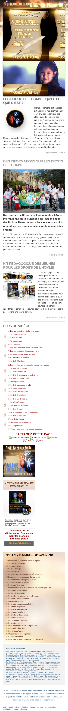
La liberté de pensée (37, 672)
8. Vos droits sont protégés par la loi (21, 580)
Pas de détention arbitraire (34, 665)
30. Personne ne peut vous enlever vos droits (24, 639)
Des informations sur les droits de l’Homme (33, 163)
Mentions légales (20, 709)
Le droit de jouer (37, 676)
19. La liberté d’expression (16, 609)
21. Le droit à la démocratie (17, 615)
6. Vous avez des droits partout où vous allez (24, 574)
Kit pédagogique (29, 265)
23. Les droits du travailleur (17, 620)
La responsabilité (26, 679)
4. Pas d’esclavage (13, 569)
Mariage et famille (30, 671)
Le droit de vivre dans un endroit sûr (42, 669)
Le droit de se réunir (24, 674)
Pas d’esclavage (26, 662)
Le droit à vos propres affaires (17, 672)
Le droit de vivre (12, 662)
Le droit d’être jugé (52, 665)
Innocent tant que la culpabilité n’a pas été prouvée (25, 667)
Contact (49, 657)
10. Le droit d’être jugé (15, 585)
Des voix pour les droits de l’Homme (33, 655)
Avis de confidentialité (11, 707)
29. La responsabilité (14, 637)
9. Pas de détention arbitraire (17, 582)
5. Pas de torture (12, 571)
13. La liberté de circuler (15, 593)
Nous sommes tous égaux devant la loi (37, 664)
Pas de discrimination (33, 660)
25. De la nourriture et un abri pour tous (22, 626)
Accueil (9, 651)
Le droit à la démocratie (42, 674)
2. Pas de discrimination (15, 563)
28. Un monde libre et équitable (18, 634)
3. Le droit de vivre (13, 566)
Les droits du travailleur (21, 676)
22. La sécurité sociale (15, 618)
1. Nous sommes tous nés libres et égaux (23, 561)
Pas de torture (38, 662)
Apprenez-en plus (54, 152)
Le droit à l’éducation (25, 678)
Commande (10, 657)
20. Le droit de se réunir (15, 612)
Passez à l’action (12, 655)
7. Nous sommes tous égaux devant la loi (23, 577)
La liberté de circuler (19, 669)
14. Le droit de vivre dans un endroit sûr (22, 596)
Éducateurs (53, 653)
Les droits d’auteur (42, 678)
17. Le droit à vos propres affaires (19, 604)
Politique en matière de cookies (34, 707)
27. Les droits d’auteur (15, 631)
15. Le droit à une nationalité (17, 599)
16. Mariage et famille (14, 601)
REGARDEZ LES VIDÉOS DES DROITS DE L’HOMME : (26, 658)
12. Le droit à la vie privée (16, 590)
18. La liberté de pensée (15, 607)
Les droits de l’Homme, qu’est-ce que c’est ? (31, 653)
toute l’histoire (56, 255)
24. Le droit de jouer (14, 623)
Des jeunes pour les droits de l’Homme (30, 657)
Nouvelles (51, 655)
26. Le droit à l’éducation (16, 628)
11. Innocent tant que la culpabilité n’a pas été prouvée (28, 588)
